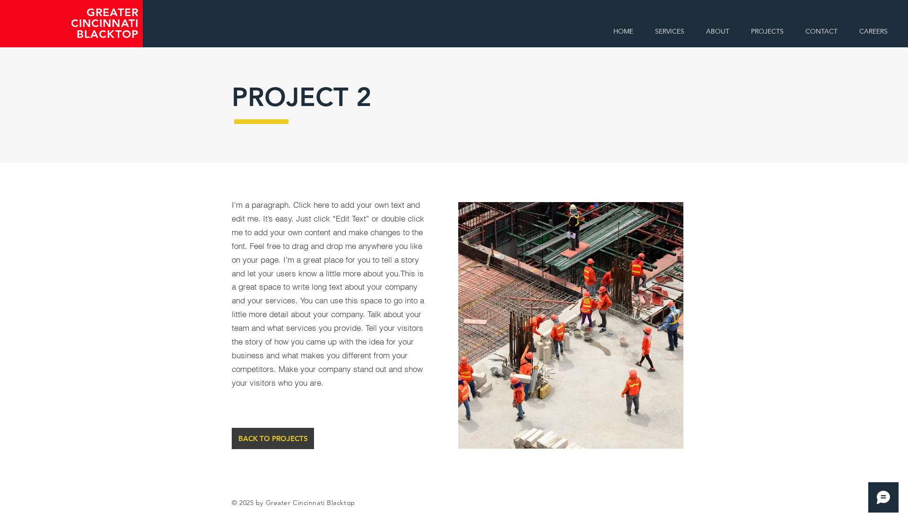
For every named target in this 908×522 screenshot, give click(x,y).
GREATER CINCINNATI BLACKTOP (105, 23)
